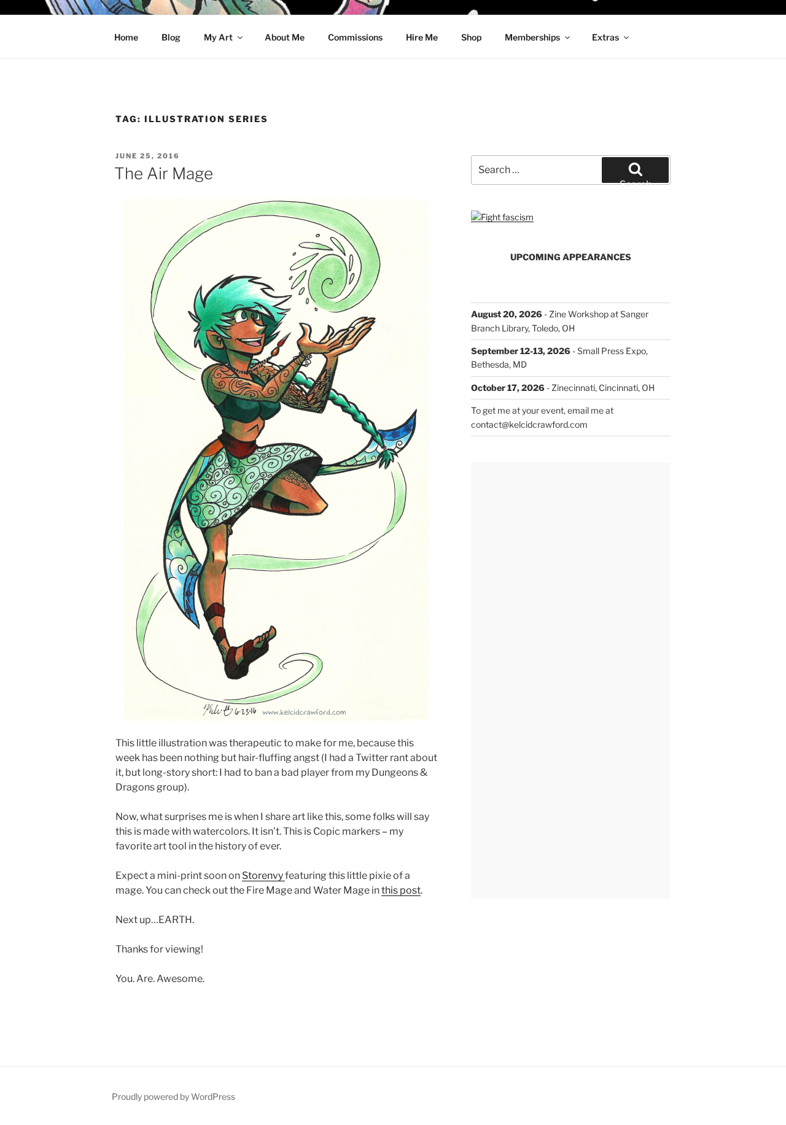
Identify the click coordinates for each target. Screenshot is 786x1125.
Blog (171, 37)
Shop (471, 37)
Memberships (532, 37)
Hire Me (422, 37)
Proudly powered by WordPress (173, 1096)
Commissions (355, 37)
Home (126, 37)
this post (401, 890)
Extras (605, 37)
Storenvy (263, 875)
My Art (218, 37)
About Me (285, 37)
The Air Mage (163, 173)
